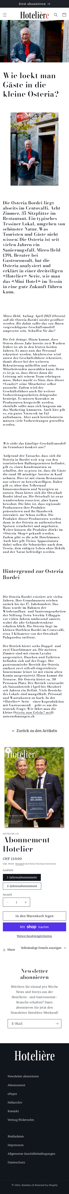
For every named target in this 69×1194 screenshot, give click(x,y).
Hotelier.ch (28, 1185)
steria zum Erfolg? (33, 712)
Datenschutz (16, 1162)
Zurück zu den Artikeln (36, 731)
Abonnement (16, 1085)
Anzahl (7, 894)
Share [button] (11, 949)
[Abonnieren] (57, 1023)
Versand (19, 864)
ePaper (12, 1094)
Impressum (16, 1145)
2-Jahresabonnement (22, 886)
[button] (5, 15)
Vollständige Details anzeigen (41, 948)
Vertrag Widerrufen (21, 1120)
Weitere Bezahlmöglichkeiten (34, 936)
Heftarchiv (15, 1102)
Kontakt (13, 1111)
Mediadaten (16, 1136)
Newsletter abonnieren (23, 1076)
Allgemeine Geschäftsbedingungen (31, 1153)
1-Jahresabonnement (22, 877)
